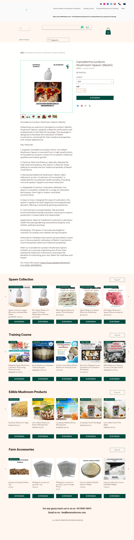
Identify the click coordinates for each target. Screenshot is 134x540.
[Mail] (124, 4)
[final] (101, 4)
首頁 (22, 53)
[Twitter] (111, 4)
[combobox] (95, 81)
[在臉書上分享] (78, 106)
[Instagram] (104, 4)
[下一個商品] (128, 296)
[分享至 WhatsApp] (85, 106)
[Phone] (119, 4)
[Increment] (84, 90)
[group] (67, 305)
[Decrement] (78, 90)
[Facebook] (108, 4)
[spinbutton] (81, 90)
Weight (79, 77)
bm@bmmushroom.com (73, 512)
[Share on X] (89, 106)
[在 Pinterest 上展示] (82, 106)
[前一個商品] (5, 296)
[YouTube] (115, 4)
